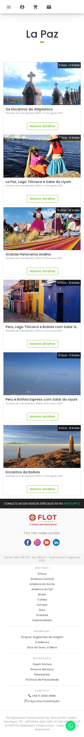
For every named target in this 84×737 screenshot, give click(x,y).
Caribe (42, 600)
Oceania (42, 615)
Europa (42, 605)
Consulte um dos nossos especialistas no (40, 503)
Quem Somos (42, 664)
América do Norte (42, 584)
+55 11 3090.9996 (44, 696)
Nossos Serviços (42, 669)
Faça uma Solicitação (43, 701)
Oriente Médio (42, 620)
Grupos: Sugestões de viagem (42, 637)
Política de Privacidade (42, 680)
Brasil (42, 594)
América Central (42, 579)
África (42, 574)
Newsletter (42, 674)
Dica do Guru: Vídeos (42, 647)
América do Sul (42, 589)
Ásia (42, 610)
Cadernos (42, 642)
